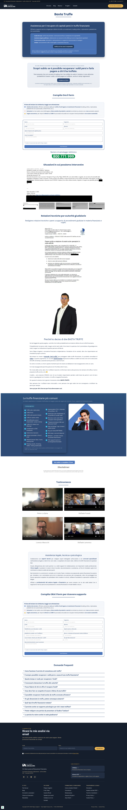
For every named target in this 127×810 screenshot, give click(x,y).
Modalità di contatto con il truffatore (33, 633)
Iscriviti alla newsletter (116, 6)
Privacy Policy (76, 753)
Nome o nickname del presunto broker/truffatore (76, 633)
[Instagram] (34, 777)
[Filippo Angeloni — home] (10, 5)
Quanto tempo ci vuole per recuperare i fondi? (41, 679)
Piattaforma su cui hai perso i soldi (33, 629)
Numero (66, 126)
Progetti (67, 5)
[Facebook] (23, 777)
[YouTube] (31, 777)
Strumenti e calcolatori (28, 793)
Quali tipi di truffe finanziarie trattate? (38, 703)
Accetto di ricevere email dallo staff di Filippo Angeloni (36, 142)
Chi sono (48, 5)
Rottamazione (68, 793)
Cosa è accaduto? (28, 135)
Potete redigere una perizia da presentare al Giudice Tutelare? (47, 711)
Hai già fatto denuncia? (69, 637)
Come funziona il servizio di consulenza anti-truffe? (43, 671)
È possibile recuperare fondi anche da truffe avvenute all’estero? (48, 695)
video (31, 358)
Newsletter (25, 798)
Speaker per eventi (49, 795)
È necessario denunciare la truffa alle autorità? (41, 683)
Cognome (66, 122)
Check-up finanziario (27, 795)
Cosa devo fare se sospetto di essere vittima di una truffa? (45, 691)
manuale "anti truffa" (51, 356)
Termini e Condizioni (91, 793)
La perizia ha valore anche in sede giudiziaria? (41, 715)
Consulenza (68, 790)
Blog (54, 5)
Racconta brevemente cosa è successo (34, 642)
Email (25, 126)
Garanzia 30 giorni (69, 795)
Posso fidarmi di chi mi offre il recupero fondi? (41, 687)
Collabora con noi (48, 798)
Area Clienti (68, 798)
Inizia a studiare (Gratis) (71, 788)
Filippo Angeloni (48, 788)
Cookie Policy (89, 798)
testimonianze (58, 358)
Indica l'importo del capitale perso (32, 130)
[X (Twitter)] (27, 777)
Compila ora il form (63, 80)
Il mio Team (47, 790)
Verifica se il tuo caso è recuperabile (63, 46)
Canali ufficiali (47, 793)
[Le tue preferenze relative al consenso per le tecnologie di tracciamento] (2, 807)
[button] (24, 185)
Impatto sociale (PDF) (91, 790)
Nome (25, 122)
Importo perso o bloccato (70, 629)
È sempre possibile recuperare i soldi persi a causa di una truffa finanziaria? (52, 675)
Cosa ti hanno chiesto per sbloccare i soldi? (35, 637)
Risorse (60, 5)
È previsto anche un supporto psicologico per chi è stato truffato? (48, 707)
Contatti (75, 5)
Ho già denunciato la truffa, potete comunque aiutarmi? (44, 699)
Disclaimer (89, 788)
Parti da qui (25, 788)
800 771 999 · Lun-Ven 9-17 (117, 1)
